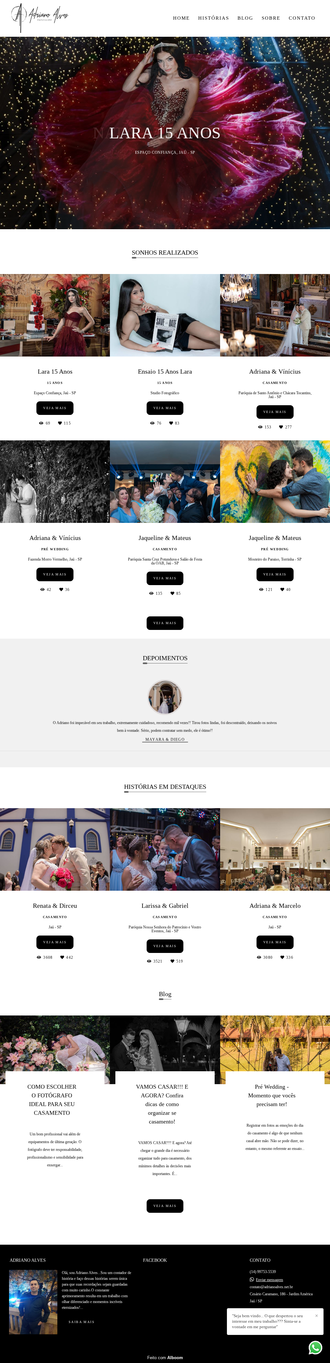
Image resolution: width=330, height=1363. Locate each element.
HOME (181, 18)
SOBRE (271, 18)
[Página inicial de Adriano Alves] (46, 18)
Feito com (165, 1357)
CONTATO (302, 18)
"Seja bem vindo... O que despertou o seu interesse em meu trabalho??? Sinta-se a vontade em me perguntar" (267, 1321)
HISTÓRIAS (213, 18)
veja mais (165, 623)
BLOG (245, 18)
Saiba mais (82, 1322)
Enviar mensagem (269, 1280)
